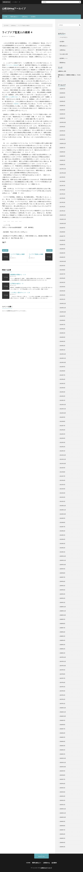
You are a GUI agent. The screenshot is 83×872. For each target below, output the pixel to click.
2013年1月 (62, 400)
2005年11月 (63, 762)
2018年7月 (62, 147)
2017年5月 (62, 194)
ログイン (17, 310)
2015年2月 (62, 295)
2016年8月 (62, 232)
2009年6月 (62, 581)
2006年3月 (62, 745)
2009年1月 (62, 602)
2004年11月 (63, 813)
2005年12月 (63, 758)
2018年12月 (63, 143)
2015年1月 (62, 299)
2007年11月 (63, 661)
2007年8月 (62, 674)
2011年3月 (62, 493)
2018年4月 (62, 152)
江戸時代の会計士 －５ (16, 283)
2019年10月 (63, 122)
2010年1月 (62, 552)
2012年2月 (62, 446)
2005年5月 (62, 787)
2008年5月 (62, 636)
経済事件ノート (64, 58)
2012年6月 (62, 429)
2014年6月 (62, 328)
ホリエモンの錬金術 (12, 65)
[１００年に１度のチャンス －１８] (5, 295)
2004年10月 (63, 817)
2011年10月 (63, 463)
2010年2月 (62, 547)
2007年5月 (62, 686)
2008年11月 (63, 611)
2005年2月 (62, 800)
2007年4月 (62, 691)
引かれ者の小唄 (64, 54)
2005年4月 (62, 792)
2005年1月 (62, 804)
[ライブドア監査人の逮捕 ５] (48, 257)
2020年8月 (62, 93)
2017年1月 (62, 211)
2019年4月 (62, 135)
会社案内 (33, 16)
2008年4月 (62, 640)
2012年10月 (63, 413)
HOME (5, 16)
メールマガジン (64, 37)
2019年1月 (62, 139)
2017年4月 (62, 198)
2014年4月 (62, 337)
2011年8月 (62, 472)
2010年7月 (62, 526)
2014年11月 (63, 307)
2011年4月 (62, 488)
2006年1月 (62, 754)
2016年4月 (62, 248)
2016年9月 (62, 227)
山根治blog (24, 16)
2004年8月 (62, 825)
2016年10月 (63, 223)
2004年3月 (62, 846)
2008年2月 (62, 648)
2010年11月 (63, 510)
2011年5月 (62, 484)
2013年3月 (62, 392)
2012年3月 (62, 442)
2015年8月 (62, 269)
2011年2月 (62, 497)
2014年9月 (62, 316)
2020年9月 (62, 88)
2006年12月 (63, 707)
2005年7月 (62, 779)
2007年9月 (62, 670)
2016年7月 (62, 236)
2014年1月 (62, 349)
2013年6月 (62, 379)
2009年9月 (62, 568)
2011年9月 (62, 467)
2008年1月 (62, 653)
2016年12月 (63, 215)
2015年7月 (62, 274)
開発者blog (62, 62)
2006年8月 (62, 724)
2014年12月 (63, 303)
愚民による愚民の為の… (12, 97)
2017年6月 (62, 189)
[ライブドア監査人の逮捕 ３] (5, 257)
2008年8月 (62, 623)
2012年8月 (62, 421)
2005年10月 (63, 766)
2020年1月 (62, 118)
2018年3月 (62, 156)
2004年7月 (62, 830)
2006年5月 (62, 737)
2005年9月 (62, 771)
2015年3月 (62, 291)
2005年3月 (62, 796)
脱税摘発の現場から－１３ (18, 274)
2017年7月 (62, 185)
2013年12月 (63, 354)
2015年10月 (63, 261)
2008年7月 (62, 627)
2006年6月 (62, 733)
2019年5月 (62, 131)
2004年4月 (62, 842)
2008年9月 (62, 619)
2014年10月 (63, 312)
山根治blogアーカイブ (14, 8)
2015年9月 (62, 265)
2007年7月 (62, 678)
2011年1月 (62, 501)
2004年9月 (62, 821)
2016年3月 (62, 253)
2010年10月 (63, 514)
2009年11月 (63, 560)
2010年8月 (62, 522)
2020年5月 (62, 105)
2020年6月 (62, 101)
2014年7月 (62, 324)
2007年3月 (62, 695)
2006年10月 (63, 716)
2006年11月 (63, 712)
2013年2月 (62, 396)
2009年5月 (62, 585)
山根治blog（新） (62, 71)
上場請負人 (16, 103)
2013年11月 (63, 358)
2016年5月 (62, 244)
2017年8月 (62, 181)
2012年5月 (62, 434)
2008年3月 (62, 644)
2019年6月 (62, 126)
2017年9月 (62, 177)
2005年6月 (62, 783)
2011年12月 (63, 455)
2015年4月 (62, 286)
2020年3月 (62, 114)
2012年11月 (63, 408)
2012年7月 (62, 425)
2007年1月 (62, 703)
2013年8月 (62, 371)
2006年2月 (62, 750)
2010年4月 (62, 539)
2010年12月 (63, 505)
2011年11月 (63, 459)
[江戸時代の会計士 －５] (5, 286)
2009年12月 (63, 556)
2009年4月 (62, 590)
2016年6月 (62, 240)
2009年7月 (62, 577)
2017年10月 (63, 173)
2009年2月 (62, 598)
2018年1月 (62, 164)
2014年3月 (62, 341)
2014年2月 (62, 345)
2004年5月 (62, 838)
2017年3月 (62, 202)
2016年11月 (63, 219)
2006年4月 (62, 741)
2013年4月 (62, 387)
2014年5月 (62, 333)
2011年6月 (62, 480)
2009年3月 (62, 594)
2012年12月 (63, 404)
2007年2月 (62, 699)
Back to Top (41, 856)
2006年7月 (62, 728)
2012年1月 (62, 451)
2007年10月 (63, 665)
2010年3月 (62, 543)
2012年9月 (62, 417)
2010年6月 (62, 531)
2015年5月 (62, 282)
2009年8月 (62, 573)
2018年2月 (62, 160)
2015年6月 (62, 278)
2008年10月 (63, 615)
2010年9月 (62, 518)
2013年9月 (62, 366)
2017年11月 (63, 168)
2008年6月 (62, 632)
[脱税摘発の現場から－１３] (5, 277)
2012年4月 (62, 438)
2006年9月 (62, 720)
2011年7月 (62, 476)
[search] (79, 2)
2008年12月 (63, 606)
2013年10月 (63, 362)
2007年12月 (63, 657)
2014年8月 (62, 320)
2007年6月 (62, 682)
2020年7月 (62, 97)
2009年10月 (63, 564)
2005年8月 (62, 775)
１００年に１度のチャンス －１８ (20, 292)
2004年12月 (63, 808)
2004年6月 (62, 834)
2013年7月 (62, 375)
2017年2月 (62, 206)
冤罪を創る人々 (14, 16)
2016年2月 (62, 257)
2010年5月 (62, 535)
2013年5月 (62, 383)
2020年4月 (62, 109)
